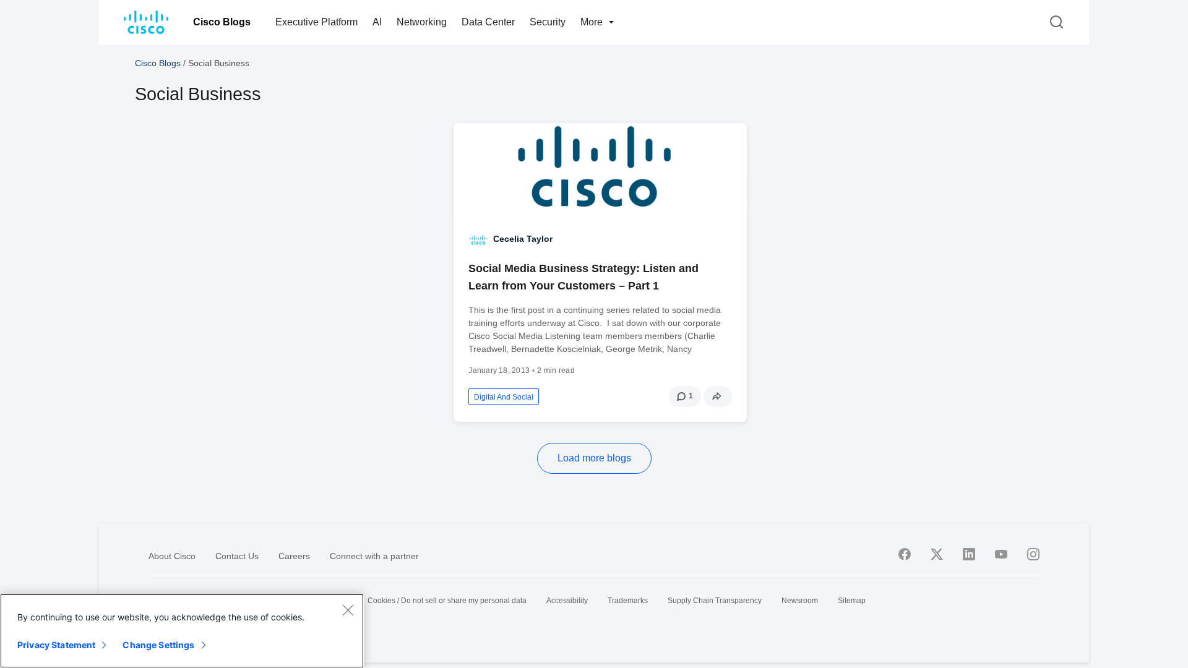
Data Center (488, 22)
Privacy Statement (56, 645)
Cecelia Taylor (523, 239)
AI (377, 22)
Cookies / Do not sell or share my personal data (447, 600)
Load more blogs (594, 458)
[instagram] (1033, 554)
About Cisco (172, 556)
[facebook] (904, 554)
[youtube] (1001, 554)
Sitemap (852, 600)
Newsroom (799, 600)
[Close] (348, 610)
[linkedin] (969, 554)
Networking (422, 22)
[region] (182, 631)
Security (548, 22)
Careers (294, 556)
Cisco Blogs (222, 22)
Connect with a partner (374, 556)
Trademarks (628, 600)
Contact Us (237, 556)
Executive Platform (316, 22)
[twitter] (937, 554)
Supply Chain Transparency (715, 600)
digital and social (503, 397)
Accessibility (567, 600)
